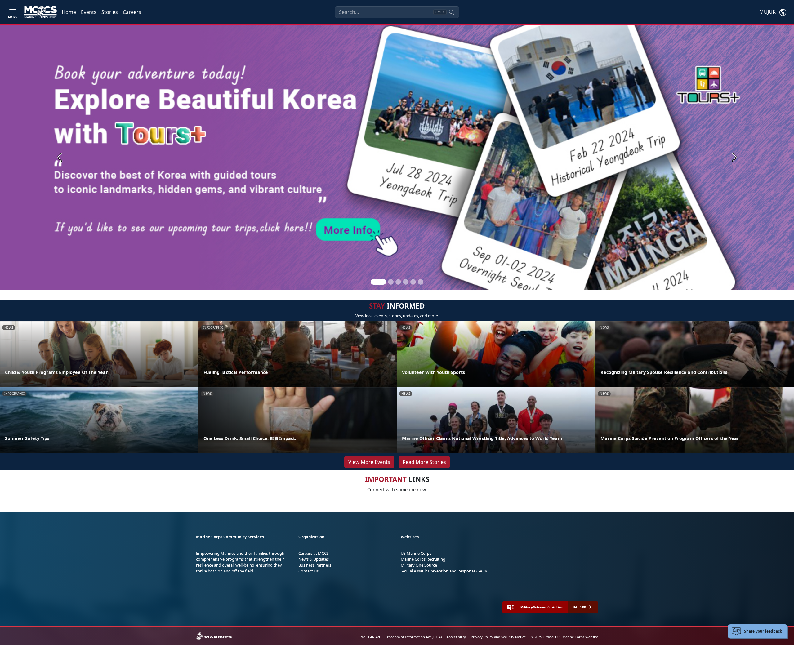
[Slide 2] (391, 282)
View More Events (369, 462)
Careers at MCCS (313, 553)
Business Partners (314, 565)
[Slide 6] (420, 282)
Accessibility (456, 636)
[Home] (40, 12)
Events (88, 12)
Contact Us (308, 571)
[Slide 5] (413, 282)
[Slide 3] (398, 282)
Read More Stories (424, 462)
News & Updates (313, 559)
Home (69, 12)
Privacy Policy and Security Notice (498, 636)
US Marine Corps (416, 553)
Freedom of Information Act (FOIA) (413, 636)
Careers (132, 12)
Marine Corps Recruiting (423, 559)
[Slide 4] (405, 282)
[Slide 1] (378, 282)
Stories (109, 12)
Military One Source (419, 565)
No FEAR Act (370, 636)
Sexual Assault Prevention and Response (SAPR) (444, 571)
